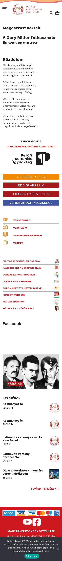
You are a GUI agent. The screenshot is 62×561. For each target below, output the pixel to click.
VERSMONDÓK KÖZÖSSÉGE (31, 203)
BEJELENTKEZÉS (31, 177)
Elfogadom (31, 556)
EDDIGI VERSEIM (31, 185)
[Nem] (58, 549)
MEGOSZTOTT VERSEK (31, 194)
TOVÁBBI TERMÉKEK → (45, 488)
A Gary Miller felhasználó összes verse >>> (29, 40)
